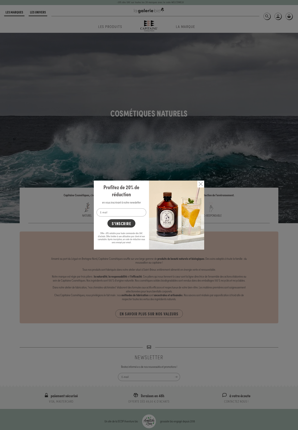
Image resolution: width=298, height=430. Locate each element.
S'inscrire (121, 223)
